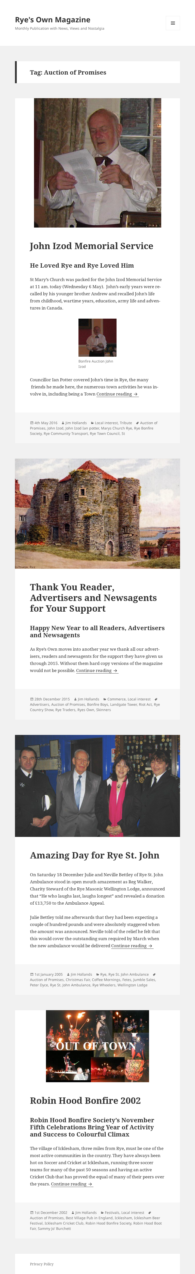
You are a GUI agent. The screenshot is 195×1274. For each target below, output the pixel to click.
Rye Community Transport (66, 433)
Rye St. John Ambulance (128, 974)
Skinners (103, 709)
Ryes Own (85, 709)
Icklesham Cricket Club (64, 1223)
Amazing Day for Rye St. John (94, 855)
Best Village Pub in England (89, 1217)
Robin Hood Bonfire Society (108, 1223)
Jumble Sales (144, 979)
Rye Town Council (105, 433)
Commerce (116, 699)
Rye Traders (65, 709)
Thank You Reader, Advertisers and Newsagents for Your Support (93, 597)
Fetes (126, 979)
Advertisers (39, 704)
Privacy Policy (42, 1264)
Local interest (106, 422)
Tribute (126, 422)
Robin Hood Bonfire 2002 (85, 1100)
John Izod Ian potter (82, 428)
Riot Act (145, 704)
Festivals (112, 1212)
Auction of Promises (68, 704)
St (123, 433)
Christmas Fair (78, 979)
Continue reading (117, 394)
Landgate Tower (123, 704)
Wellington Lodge (133, 985)
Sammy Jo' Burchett (54, 1228)
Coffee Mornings (106, 979)
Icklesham (123, 1217)
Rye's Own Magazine (52, 19)
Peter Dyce (39, 985)
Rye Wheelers (104, 985)
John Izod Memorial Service (91, 246)
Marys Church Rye (116, 428)
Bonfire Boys (97, 704)
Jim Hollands (76, 422)
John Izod (55, 428)
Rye (103, 974)
